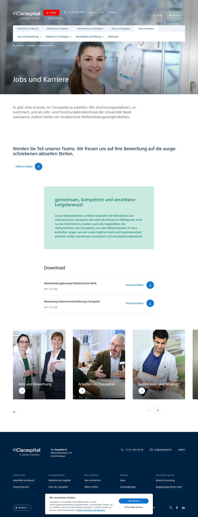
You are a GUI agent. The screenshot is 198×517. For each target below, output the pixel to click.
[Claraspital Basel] (26, 15)
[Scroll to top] (190, 509)
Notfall (53, 12)
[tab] (13, 412)
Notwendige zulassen (134, 507)
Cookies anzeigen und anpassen (91, 510)
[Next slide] (157, 410)
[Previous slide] (150, 410)
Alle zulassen (133, 501)
